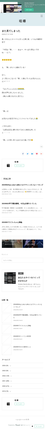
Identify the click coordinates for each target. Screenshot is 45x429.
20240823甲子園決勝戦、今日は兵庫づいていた (19, 203)
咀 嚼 (22, 21)
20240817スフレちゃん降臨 (12, 222)
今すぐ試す (29, 10)
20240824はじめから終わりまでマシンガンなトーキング (22, 185)
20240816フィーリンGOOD (22, 336)
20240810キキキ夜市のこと (22, 347)
